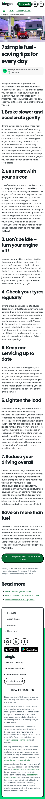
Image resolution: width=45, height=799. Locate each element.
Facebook (24, 641)
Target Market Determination (17, 740)
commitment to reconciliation (17, 760)
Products (11, 612)
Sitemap (8, 662)
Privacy (20, 662)
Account (11, 625)
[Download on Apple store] (11, 650)
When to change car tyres (18, 591)
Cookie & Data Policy (15, 674)
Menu (41, 4)
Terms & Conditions (14, 668)
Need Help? (12, 631)
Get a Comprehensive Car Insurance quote (22, 558)
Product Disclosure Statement (26, 769)
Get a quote (24, 4)
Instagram (7, 641)
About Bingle (13, 619)
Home (7, 4)
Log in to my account (35, 4)
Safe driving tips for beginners (19, 599)
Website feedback (14, 681)
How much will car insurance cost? (22, 595)
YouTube (16, 641)
